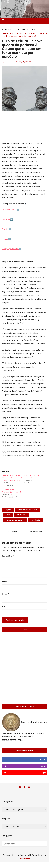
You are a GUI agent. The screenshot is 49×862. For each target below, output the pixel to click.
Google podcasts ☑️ (11, 248)
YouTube (29, 787)
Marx (8, 515)
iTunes (5, 239)
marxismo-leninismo (14, 520)
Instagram (24, 787)
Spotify (5, 229)
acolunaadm (10, 62)
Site (3, 606)
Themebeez (24, 858)
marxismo (21, 515)
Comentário (8, 556)
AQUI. (20, 739)
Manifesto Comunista (27, 509)
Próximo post (36, 532)
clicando (14, 739)
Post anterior (13, 532)
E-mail (5, 594)
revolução (35, 520)
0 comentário (36, 62)
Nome (5, 581)
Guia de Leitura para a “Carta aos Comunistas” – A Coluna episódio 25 (12, 477)
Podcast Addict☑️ (10, 209)
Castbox (6, 219)
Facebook (20, 787)
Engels (8, 509)
